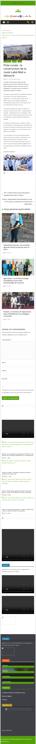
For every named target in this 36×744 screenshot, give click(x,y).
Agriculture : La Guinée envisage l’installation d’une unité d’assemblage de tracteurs (16, 280)
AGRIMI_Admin (17, 79)
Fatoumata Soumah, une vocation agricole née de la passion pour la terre (17, 247)
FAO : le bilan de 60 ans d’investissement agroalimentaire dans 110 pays (17, 194)
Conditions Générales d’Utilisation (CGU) (13, 692)
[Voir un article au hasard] (32, 22)
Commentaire (7, 340)
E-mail (4, 371)
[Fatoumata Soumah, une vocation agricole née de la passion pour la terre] (18, 214)
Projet (19, 61)
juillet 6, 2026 (7, 495)
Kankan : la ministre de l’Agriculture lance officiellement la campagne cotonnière (17, 314)
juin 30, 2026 (6, 513)
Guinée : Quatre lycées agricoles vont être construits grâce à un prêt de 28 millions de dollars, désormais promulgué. (16, 491)
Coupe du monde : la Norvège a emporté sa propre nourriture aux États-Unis (16, 473)
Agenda (5, 670)
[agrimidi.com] (4, 22)
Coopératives (7, 61)
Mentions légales (7, 696)
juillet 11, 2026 (7, 476)
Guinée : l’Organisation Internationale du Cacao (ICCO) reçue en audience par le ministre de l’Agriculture (17, 201)
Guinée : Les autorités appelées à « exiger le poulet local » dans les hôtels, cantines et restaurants (17, 510)
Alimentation (7, 681)
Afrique (5, 665)
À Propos (4, 699)
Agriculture (6, 676)
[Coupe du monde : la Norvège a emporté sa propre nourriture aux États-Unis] (18, 465)
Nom (4, 363)
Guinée (14, 61)
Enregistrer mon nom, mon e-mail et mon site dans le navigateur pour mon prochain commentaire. (18, 391)
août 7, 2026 (6, 458)
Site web (4, 379)
